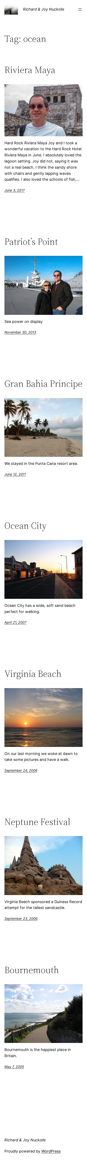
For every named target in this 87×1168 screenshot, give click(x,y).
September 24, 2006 (20, 770)
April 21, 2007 (15, 622)
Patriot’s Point (31, 241)
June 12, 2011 (15, 474)
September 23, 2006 (21, 918)
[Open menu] (80, 9)
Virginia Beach (32, 673)
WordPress (51, 1151)
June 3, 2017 (14, 190)
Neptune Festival (37, 822)
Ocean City (25, 525)
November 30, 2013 (20, 332)
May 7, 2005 (14, 1067)
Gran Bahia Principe (43, 383)
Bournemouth (31, 970)
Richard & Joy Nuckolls (43, 9)
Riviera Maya (29, 70)
